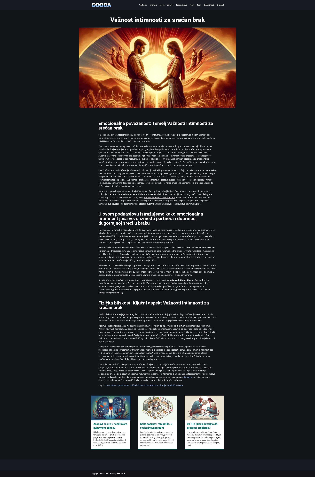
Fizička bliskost (136, 385)
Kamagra (188, 377)
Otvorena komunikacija (155, 385)
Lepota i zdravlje (166, 5)
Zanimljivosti (209, 5)
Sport (192, 5)
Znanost (220, 5)
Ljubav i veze (181, 5)
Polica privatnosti (117, 473)
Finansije (153, 5)
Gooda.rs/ (104, 473)
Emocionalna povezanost (117, 385)
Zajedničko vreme (175, 385)
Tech (199, 5)
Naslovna (143, 5)
